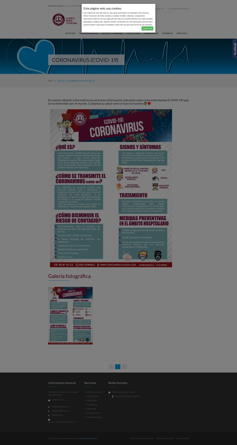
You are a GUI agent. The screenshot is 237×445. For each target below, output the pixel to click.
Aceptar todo (147, 28)
